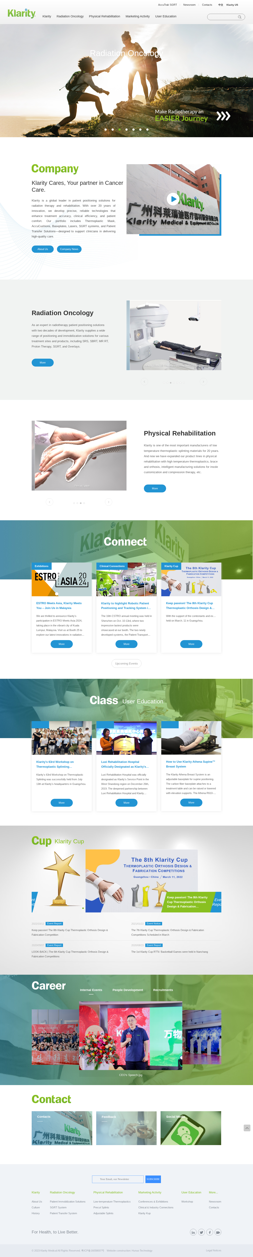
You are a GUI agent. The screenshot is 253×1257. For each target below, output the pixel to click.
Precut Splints (101, 1207)
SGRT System (58, 1207)
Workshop (187, 1201)
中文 (220, 5)
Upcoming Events (126, 663)
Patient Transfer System (63, 1213)
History (36, 1213)
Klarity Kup (144, 1213)
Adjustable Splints (103, 1213)
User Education (165, 16)
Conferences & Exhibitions (153, 1201)
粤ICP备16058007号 (92, 1250)
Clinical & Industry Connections (155, 1207)
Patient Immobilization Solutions (68, 1201)
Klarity (47, 16)
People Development (128, 990)
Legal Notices (213, 1250)
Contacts (207, 4)
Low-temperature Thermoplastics (112, 1201)
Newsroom (189, 4)
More (43, 362)
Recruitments (163, 990)
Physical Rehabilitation (104, 16)
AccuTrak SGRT (167, 4)
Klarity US (232, 5)
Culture (36, 1207)
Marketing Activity (138, 16)
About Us (43, 249)
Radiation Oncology (70, 16)
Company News (69, 249)
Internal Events (91, 990)
